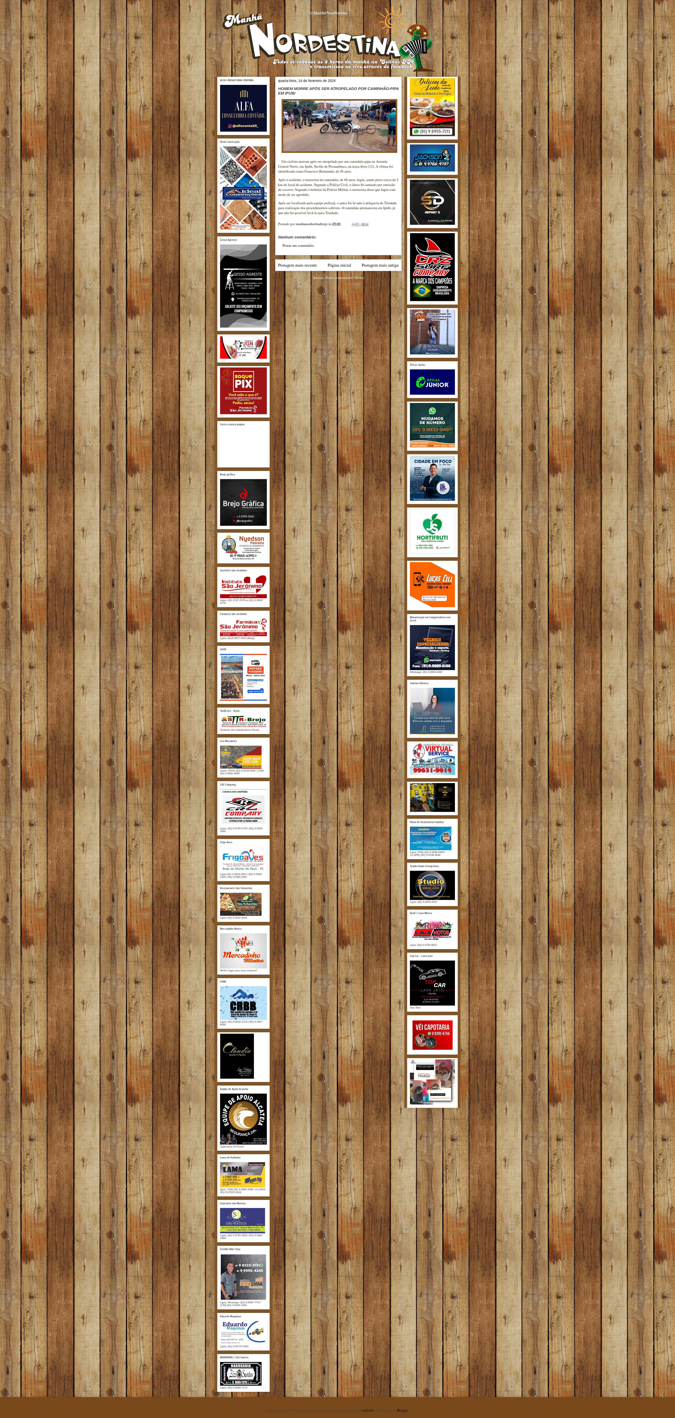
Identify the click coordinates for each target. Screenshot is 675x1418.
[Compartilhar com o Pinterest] (367, 224)
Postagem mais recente (297, 265)
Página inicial (339, 265)
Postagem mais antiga (380, 265)
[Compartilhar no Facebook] (363, 224)
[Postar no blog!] (357, 224)
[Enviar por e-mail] (353, 224)
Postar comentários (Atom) (344, 277)
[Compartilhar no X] (360, 224)
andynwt (368, 1410)
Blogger (402, 1410)
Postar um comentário (298, 245)
